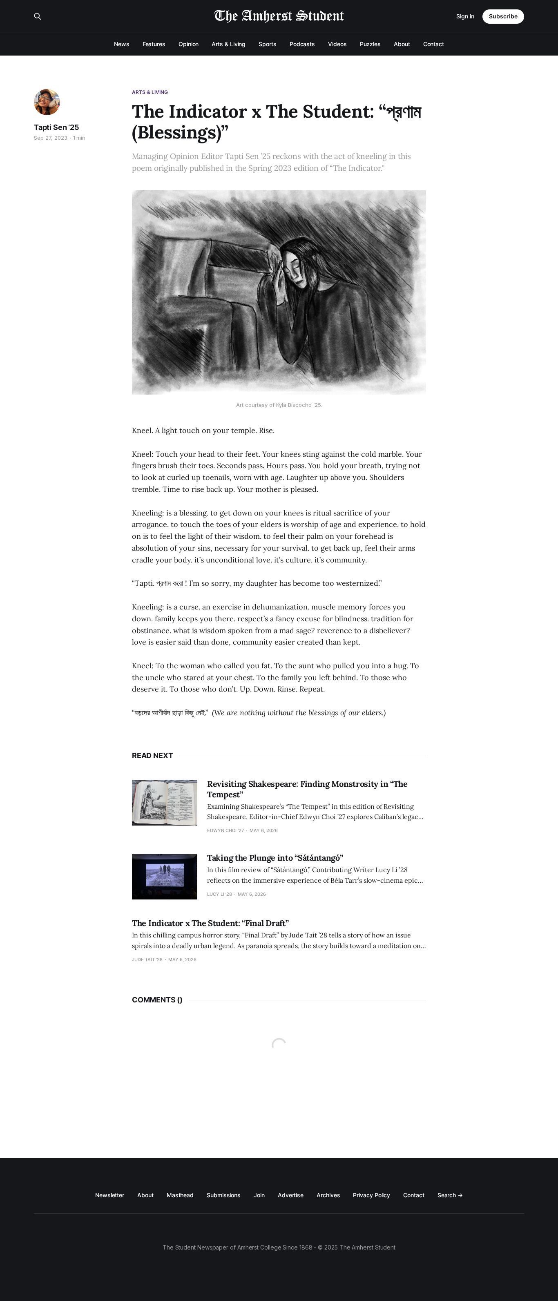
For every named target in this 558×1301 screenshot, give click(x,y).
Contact (433, 43)
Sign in (465, 16)
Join (259, 1195)
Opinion (189, 43)
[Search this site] (37, 16)
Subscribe (503, 16)
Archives (328, 1195)
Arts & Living (229, 43)
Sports (268, 43)
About (402, 43)
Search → (450, 1195)
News (121, 43)
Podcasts (302, 43)
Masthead (180, 1195)
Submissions (224, 1195)
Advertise (291, 1195)
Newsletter (109, 1195)
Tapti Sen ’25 (56, 127)
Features (154, 43)
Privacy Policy (371, 1195)
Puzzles (370, 43)
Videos (337, 43)
